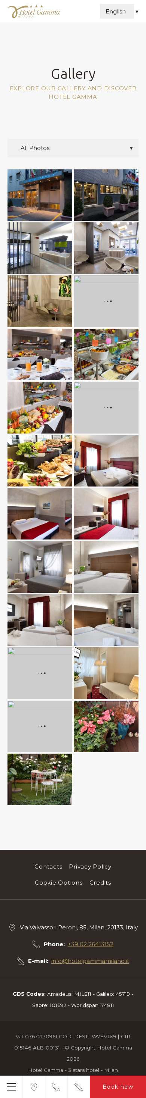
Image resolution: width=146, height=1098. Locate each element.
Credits (100, 882)
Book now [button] (118, 1086)
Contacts (48, 866)
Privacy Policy (90, 866)
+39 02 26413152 (90, 944)
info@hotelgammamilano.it (90, 960)
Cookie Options (59, 882)
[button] (11, 1087)
